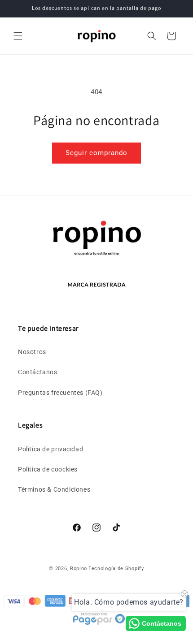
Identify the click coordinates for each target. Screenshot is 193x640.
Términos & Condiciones (54, 489)
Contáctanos (37, 372)
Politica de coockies (48, 469)
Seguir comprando (96, 153)
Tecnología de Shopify (116, 568)
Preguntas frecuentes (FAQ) (60, 392)
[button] (18, 36)
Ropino (78, 568)
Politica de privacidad (50, 449)
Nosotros (32, 351)
